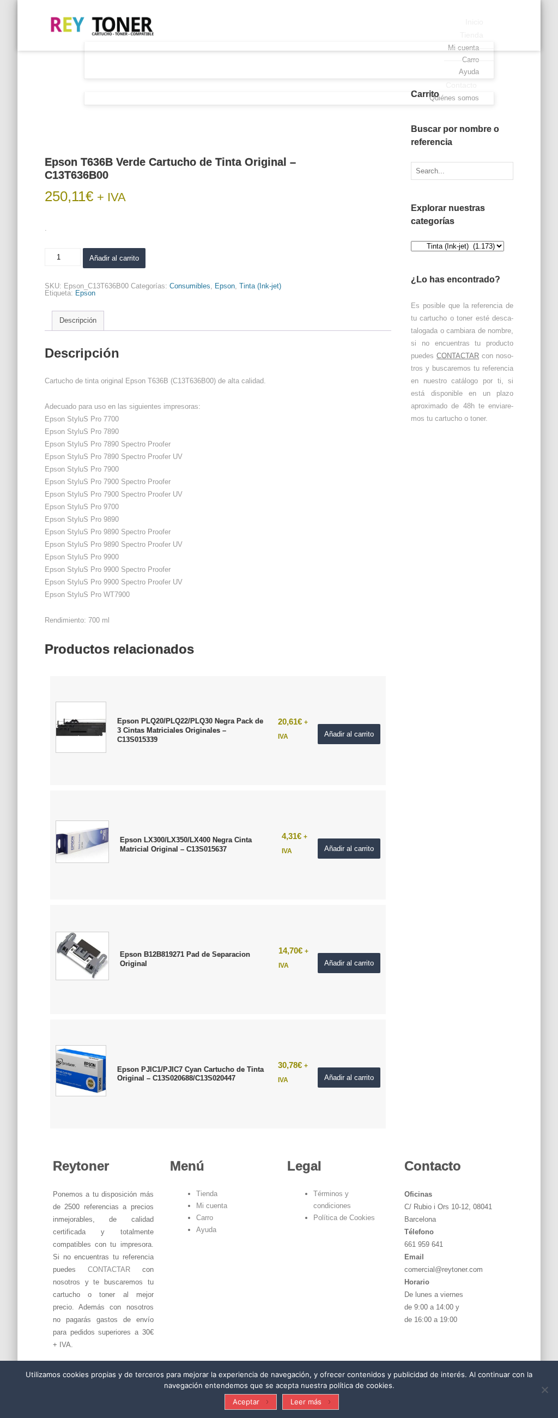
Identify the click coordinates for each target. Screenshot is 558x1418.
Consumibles (189, 286)
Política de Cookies (344, 1218)
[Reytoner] (99, 24)
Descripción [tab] (77, 320)
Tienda (206, 1194)
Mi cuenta (211, 1206)
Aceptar (246, 1401)
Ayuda (206, 1230)
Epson (225, 286)
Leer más (306, 1401)
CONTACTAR (457, 356)
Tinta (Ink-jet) (260, 286)
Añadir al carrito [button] (349, 734)
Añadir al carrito (114, 258)
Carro (204, 1218)
